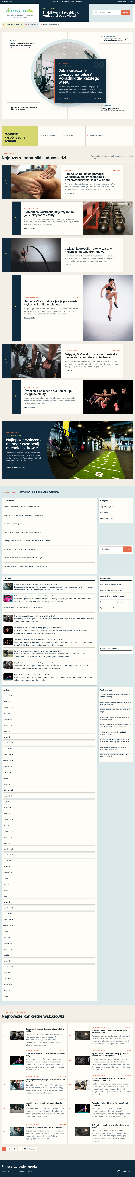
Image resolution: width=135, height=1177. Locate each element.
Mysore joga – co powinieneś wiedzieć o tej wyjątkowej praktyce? (114, 718)
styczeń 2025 (7, 808)
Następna (32, 1149)
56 (25, 1149)
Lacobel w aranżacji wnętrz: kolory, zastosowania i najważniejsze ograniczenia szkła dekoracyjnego (22, 45)
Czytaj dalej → (70, 193)
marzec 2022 (7, 867)
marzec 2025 (7, 796)
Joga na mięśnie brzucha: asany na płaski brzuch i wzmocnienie (115, 39)
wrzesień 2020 (8, 925)
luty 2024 (6, 825)
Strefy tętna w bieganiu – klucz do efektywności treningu (22, 532)
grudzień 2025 (8, 743)
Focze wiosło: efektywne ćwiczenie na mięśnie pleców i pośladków (115, 703)
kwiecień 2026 (8, 719)
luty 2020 (6, 955)
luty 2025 (6, 802)
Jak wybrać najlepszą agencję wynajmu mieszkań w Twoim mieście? (113, 748)
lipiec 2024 (7, 813)
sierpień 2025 (8, 766)
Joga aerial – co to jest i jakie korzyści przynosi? (44, 1127)
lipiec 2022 (7, 861)
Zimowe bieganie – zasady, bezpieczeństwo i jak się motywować (35, 584)
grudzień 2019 (8, 967)
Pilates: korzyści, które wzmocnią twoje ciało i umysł (115, 711)
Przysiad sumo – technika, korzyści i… (113, 602)
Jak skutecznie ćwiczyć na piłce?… (112, 584)
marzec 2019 (7, 984)
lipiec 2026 (7, 701)
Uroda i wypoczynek (107, 518)
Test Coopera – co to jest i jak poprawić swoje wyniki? (21, 549)
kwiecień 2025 (8, 790)
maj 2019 (6, 973)
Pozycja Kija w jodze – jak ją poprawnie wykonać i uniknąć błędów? (50, 303)
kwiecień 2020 (8, 943)
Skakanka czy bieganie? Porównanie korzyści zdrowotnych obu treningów (38, 639)
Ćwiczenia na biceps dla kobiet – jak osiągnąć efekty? (48, 392)
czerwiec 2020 (8, 931)
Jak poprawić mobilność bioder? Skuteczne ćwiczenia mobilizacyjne (108, 1079)
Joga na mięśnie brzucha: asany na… (113, 596)
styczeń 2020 (7, 961)
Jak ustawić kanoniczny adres (13, 524)
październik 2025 (9, 755)
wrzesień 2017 (8, 996)
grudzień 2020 (8, 908)
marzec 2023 (7, 837)
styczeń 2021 (7, 902)
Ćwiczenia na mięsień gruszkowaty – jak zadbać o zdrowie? (113, 756)
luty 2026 (6, 731)
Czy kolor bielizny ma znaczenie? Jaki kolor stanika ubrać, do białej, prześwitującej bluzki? (115, 741)
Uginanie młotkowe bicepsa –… (110, 608)
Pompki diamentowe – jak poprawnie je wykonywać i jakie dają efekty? (37, 651)
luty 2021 (6, 896)
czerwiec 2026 (8, 707)
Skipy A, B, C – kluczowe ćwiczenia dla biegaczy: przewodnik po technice (91, 356)
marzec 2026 (7, 725)
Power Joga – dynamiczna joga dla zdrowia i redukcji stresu (23, 515)
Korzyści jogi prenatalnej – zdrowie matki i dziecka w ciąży (22, 557)
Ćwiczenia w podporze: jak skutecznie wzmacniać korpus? (33, 596)
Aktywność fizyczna (106, 507)
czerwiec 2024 (8, 819)
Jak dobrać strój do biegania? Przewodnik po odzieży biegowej (115, 696)
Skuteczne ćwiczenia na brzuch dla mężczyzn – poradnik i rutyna (25, 566)
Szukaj (125, 12)
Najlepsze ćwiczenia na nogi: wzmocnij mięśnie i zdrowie (24, 444)
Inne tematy (104, 512)
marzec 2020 (7, 949)
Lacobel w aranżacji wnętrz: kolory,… (112, 590)
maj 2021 (6, 884)
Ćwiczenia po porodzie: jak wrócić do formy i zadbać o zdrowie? (115, 733)
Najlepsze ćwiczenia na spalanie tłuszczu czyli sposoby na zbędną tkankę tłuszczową (115, 725)
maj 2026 (6, 713)
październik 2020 (9, 920)
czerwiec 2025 (8, 778)
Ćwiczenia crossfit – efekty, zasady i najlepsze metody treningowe (89, 250)
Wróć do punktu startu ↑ (124, 1171)
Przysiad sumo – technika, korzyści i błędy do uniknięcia (24, 108)
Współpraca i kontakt (125, 1)
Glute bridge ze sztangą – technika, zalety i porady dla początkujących (37, 628)
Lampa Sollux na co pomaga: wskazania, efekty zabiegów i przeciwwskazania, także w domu (87, 177)
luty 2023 (6, 843)
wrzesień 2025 (8, 760)
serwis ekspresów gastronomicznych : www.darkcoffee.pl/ (22, 607)
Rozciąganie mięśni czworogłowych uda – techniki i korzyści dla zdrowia (27, 541)
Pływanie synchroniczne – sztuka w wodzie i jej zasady (21, 507)
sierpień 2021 (8, 872)
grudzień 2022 (8, 849)
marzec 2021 (7, 890)
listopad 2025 (7, 749)
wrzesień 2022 (8, 855)
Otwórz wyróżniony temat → (15, 467)
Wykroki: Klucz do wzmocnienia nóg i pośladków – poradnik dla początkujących (111, 1055)
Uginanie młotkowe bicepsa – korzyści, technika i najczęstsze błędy (112, 109)
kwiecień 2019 (8, 978)
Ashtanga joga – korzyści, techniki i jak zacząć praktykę (32, 674)
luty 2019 (6, 990)
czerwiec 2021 (8, 878)
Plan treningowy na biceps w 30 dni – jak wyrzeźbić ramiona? (34, 616)
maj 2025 (6, 784)
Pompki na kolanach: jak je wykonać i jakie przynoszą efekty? (49, 213)
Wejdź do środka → (65, 98)
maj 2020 (6, 937)
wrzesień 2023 (8, 831)
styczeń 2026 (7, 737)
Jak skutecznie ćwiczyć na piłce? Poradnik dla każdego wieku (79, 76)
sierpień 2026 (8, 696)
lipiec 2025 (7, 772)
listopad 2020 (7, 914)
